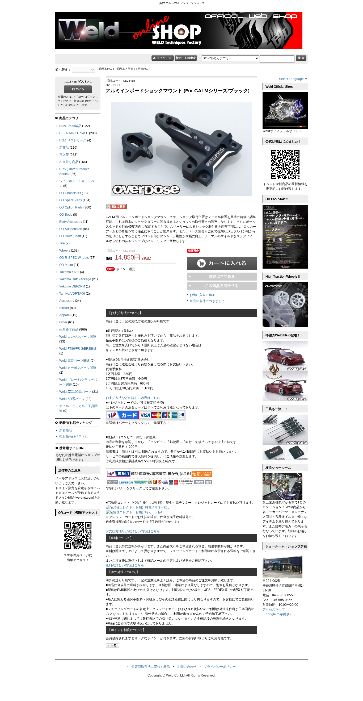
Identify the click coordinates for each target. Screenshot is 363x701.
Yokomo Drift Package (75, 279)
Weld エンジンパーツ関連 (77, 337)
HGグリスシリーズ (72, 140)
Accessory (66, 301)
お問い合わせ (186, 667)
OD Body (65, 214)
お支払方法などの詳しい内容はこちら (133, 398)
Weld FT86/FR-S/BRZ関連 (78, 348)
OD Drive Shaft (70, 236)
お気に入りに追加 (202, 295)
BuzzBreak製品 (70, 126)
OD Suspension (70, 229)
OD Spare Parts (70, 200)
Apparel (65, 315)
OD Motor (66, 265)
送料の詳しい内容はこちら (125, 565)
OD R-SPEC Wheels (74, 258)
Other (63, 322)
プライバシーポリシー (220, 667)
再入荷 (64, 155)
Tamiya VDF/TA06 (72, 293)
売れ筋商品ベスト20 (73, 436)
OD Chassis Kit (70, 193)
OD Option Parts (71, 207)
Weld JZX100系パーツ (75, 392)
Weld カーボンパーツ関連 (77, 368)
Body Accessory (70, 222)
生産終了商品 (68, 329)
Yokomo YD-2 (69, 272)
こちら (75, 96)
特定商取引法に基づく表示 (151, 667)
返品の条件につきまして (207, 301)
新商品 (64, 147)
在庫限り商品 (68, 162)
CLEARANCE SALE (73, 133)
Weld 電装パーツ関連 (74, 360)
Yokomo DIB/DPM (72, 286)
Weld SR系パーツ (72, 399)
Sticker (64, 308)
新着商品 (65, 430)
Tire (62, 243)
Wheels (64, 250)
